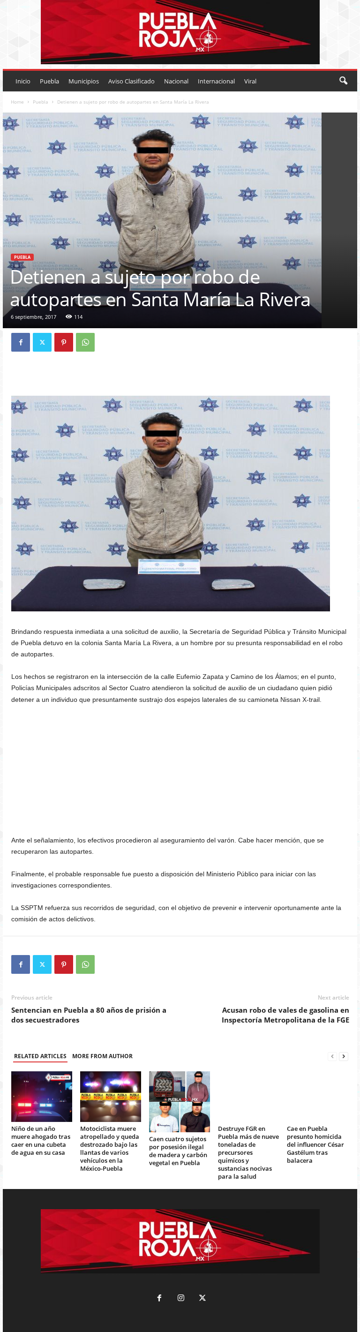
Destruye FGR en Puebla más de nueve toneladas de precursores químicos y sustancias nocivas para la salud (248, 1152)
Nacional (176, 81)
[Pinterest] (63, 342)
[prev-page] (332, 1056)
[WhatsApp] (85, 342)
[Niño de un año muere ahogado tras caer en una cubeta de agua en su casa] (41, 1096)
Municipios (83, 81)
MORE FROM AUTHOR (102, 1056)
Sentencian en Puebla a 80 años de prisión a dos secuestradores (88, 1014)
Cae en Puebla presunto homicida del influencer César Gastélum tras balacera (315, 1144)
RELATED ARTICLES (40, 1056)
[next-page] (343, 1056)
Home (17, 101)
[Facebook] (20, 342)
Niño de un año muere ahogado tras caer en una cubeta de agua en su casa (40, 1140)
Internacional (216, 81)
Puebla (49, 81)
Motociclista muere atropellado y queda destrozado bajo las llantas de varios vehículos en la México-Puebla (109, 1148)
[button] (343, 81)
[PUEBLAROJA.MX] (180, 32)
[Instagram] (181, 1298)
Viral (250, 81)
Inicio (22, 81)
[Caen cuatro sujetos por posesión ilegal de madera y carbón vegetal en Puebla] (179, 1101)
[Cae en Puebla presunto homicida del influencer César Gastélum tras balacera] (317, 1096)
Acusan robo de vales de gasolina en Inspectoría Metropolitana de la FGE (285, 1014)
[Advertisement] (180, 770)
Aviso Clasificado (131, 81)
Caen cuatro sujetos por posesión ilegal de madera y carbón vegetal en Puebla (178, 1151)
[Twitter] (42, 342)
